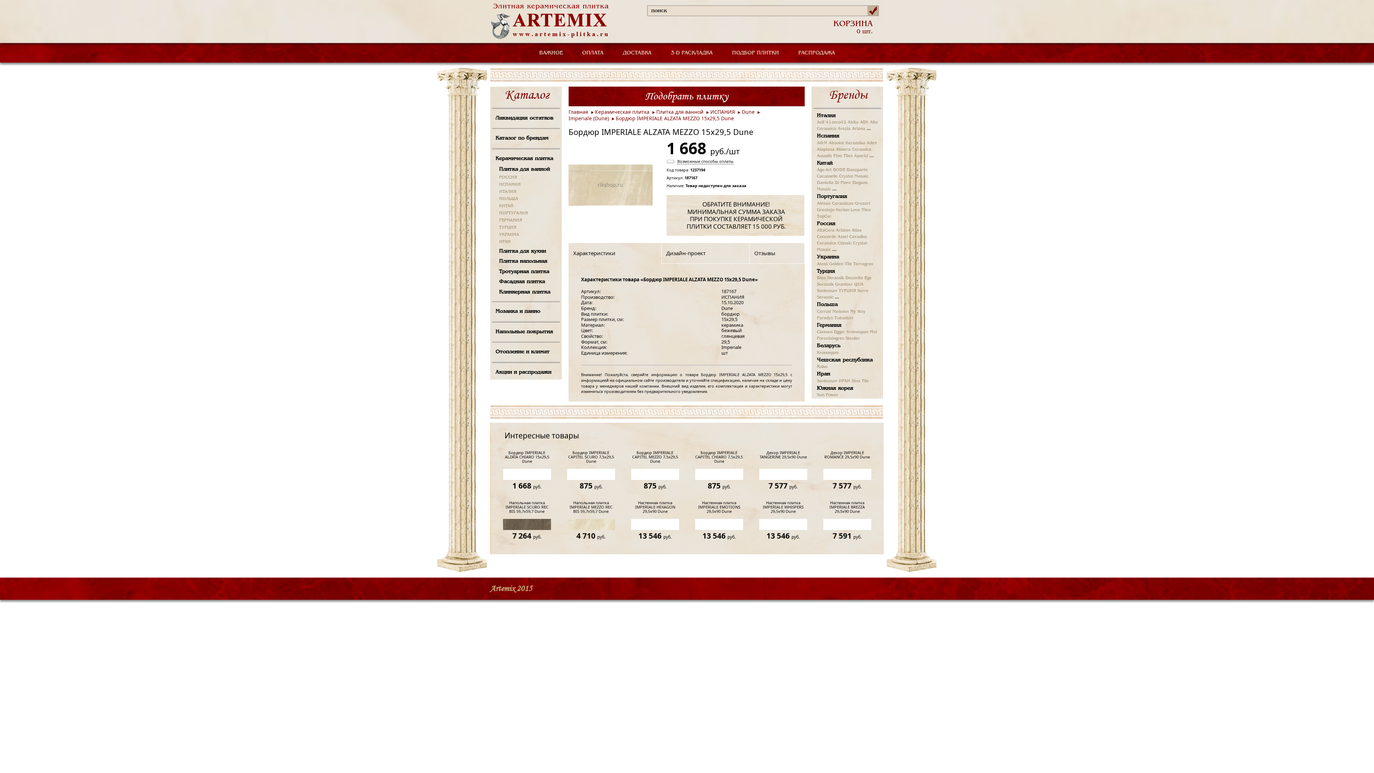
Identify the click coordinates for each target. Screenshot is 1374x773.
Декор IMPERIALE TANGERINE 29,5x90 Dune (783, 455)
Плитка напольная (523, 261)
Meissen (840, 312)
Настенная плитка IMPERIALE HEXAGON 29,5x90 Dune (655, 507)
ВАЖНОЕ (551, 52)
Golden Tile (840, 264)
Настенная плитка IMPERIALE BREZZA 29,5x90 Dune (847, 507)
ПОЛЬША (508, 199)
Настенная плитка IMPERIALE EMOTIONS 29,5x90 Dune (719, 507)
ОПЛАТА (593, 52)
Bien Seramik (830, 278)
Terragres (863, 264)
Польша (827, 304)
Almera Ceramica (853, 149)
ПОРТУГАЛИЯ (513, 213)
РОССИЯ (508, 177)
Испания (828, 135)
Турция (826, 271)
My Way (858, 312)
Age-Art (824, 170)
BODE (839, 170)
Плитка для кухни (522, 251)
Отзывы (764, 253)
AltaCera (825, 230)
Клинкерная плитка (524, 292)
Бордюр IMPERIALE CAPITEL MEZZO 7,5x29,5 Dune (655, 457)
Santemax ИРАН (833, 381)
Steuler (853, 338)
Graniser (844, 284)
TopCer (824, 216)
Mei (873, 332)
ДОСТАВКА (637, 52)
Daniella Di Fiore (834, 183)
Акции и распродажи (523, 372)
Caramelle (827, 176)
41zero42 (836, 122)
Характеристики (594, 253)
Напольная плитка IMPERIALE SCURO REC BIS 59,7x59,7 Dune (527, 507)
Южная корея (835, 388)
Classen (825, 332)
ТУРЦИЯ (507, 227)
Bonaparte (857, 170)
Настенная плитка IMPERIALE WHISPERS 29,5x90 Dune (783, 507)
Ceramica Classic (834, 243)
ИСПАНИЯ (510, 185)
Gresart (862, 203)
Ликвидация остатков (525, 118)
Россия (826, 223)
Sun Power (827, 395)
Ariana (858, 129)
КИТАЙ (506, 206)
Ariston (843, 230)
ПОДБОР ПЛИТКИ (755, 52)
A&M (822, 143)
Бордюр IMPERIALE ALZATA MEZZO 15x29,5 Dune (675, 118)
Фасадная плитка (522, 281)
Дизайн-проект (686, 253)
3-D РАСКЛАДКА (692, 52)
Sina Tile (860, 381)
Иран (823, 373)
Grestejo (825, 210)
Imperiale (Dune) (589, 118)
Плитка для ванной (524, 169)
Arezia (844, 129)
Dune (748, 112)
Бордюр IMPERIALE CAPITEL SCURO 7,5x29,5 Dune (591, 457)
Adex (872, 143)
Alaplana (825, 149)
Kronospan (857, 332)
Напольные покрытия (524, 331)
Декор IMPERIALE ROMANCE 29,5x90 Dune (847, 455)
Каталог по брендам (522, 138)
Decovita (854, 278)
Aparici (861, 156)
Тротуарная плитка (524, 271)
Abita (853, 122)
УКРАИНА (509, 235)
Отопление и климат (523, 351)
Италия (826, 115)
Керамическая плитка (524, 158)
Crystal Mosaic (853, 176)
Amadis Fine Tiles (835, 156)
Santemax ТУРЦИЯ (836, 291)
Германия (829, 325)
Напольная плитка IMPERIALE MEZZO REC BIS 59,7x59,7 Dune (591, 507)
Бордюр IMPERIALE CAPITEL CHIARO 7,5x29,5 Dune (719, 457)
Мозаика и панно (518, 311)
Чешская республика (845, 360)
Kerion (842, 210)
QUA (858, 284)
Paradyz (825, 318)
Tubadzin (843, 318)
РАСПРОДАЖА (816, 52)
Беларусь (829, 345)
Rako (822, 367)
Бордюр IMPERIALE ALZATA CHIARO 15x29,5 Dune (527, 457)
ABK (864, 122)
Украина (828, 256)
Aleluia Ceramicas (835, 203)
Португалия (832, 196)
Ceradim (858, 237)
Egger (839, 332)
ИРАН (505, 242)
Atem (822, 264)
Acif (820, 122)
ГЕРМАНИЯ (510, 220)
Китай (825, 163)
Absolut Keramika (847, 143)
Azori (843, 237)
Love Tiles (861, 210)
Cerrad (824, 312)
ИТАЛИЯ (507, 192)
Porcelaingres (830, 338)
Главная (578, 112)
